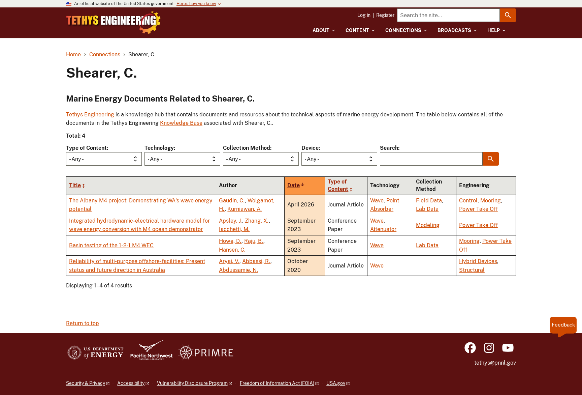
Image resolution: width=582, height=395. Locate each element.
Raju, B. (253, 241)
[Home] (113, 22)
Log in (363, 15)
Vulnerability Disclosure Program (192, 383)
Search (389, 148)
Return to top (82, 323)
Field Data (429, 200)
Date (296, 185)
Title (75, 185)
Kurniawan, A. (244, 209)
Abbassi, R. (256, 261)
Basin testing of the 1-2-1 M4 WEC (111, 245)
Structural (472, 270)
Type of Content (86, 148)
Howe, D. (230, 241)
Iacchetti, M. (234, 229)
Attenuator (383, 229)
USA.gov (335, 383)
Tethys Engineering (90, 114)
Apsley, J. (230, 221)
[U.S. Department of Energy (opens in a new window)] (95, 353)
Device (310, 148)
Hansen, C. (232, 250)
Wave (377, 200)
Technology (159, 148)
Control (468, 200)
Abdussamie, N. (238, 270)
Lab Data (427, 209)
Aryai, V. (229, 261)
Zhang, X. (257, 221)
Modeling (428, 225)
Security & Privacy (85, 383)
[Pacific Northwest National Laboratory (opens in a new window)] (149, 353)
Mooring (490, 200)
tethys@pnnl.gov (495, 363)
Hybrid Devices (478, 261)
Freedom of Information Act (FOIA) (277, 383)
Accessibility (130, 383)
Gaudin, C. (232, 200)
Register (385, 15)
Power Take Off (478, 209)
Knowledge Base (181, 123)
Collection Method (246, 148)
